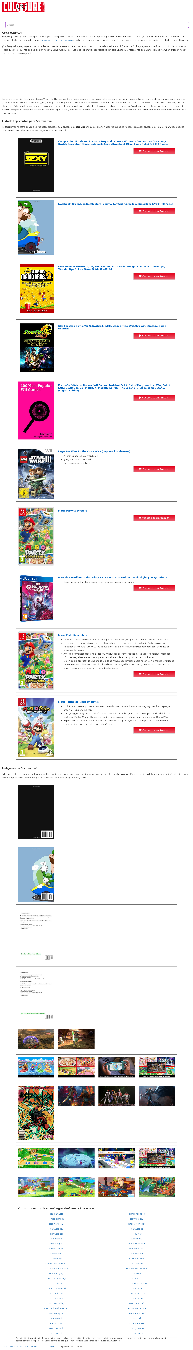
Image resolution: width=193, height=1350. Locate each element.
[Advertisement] (96, 76)
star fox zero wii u (63, 40)
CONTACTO (51, 1347)
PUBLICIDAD (8, 1347)
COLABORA (22, 1347)
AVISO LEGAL (37, 1347)
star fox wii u (45, 40)
